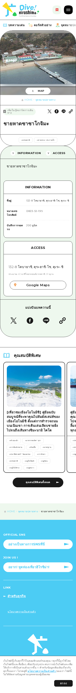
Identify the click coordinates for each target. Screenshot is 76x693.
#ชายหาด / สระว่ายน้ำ (46, 140)
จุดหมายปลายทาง (45, 99)
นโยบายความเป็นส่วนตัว (41, 671)
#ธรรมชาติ (25, 140)
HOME (29, 99)
